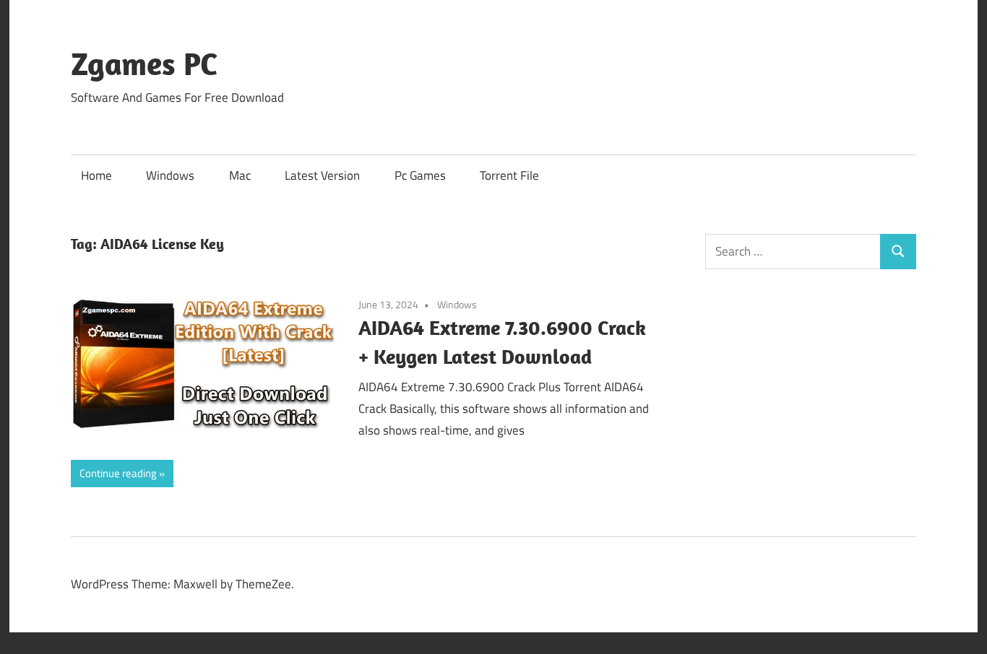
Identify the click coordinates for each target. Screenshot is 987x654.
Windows (170, 175)
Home (96, 175)
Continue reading (118, 473)
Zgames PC (144, 63)
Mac (240, 175)
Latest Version (322, 175)
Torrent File (509, 175)
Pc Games (420, 175)
